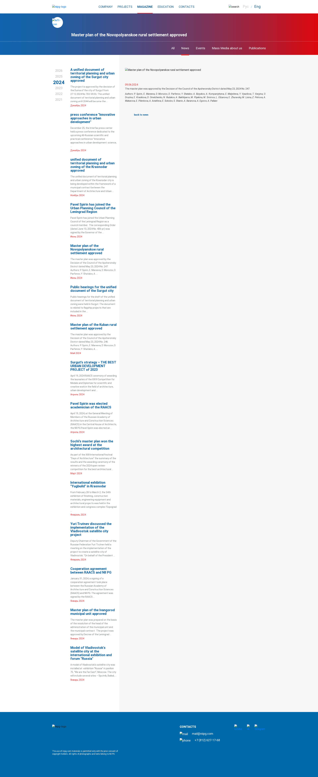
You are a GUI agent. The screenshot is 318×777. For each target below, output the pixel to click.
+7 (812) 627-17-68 (207, 740)
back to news (141, 114)
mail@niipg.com (202, 733)
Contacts (186, 6)
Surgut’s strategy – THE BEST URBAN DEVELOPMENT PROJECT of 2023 (93, 365)
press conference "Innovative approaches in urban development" (92, 118)
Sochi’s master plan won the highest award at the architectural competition (91, 444)
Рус (246, 6)
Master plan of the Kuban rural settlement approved (93, 326)
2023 (58, 88)
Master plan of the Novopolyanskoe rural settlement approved (87, 249)
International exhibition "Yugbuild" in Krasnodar (88, 484)
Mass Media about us (227, 48)
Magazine (145, 6)
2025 (58, 76)
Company (106, 6)
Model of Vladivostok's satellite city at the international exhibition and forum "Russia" (91, 653)
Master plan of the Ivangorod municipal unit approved (92, 611)
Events (200, 48)
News (185, 48)
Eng (257, 6)
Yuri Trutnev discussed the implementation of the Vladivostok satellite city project (90, 529)
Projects (125, 6)
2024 (58, 82)
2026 (58, 71)
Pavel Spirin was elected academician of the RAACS (90, 405)
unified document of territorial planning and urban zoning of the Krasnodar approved (92, 165)
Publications (257, 48)
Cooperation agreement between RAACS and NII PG (90, 570)
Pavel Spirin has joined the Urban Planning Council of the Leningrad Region (92, 208)
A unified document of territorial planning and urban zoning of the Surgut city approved (92, 75)
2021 (58, 100)
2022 (58, 94)
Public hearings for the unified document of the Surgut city (93, 288)
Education (166, 6)
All (173, 48)
